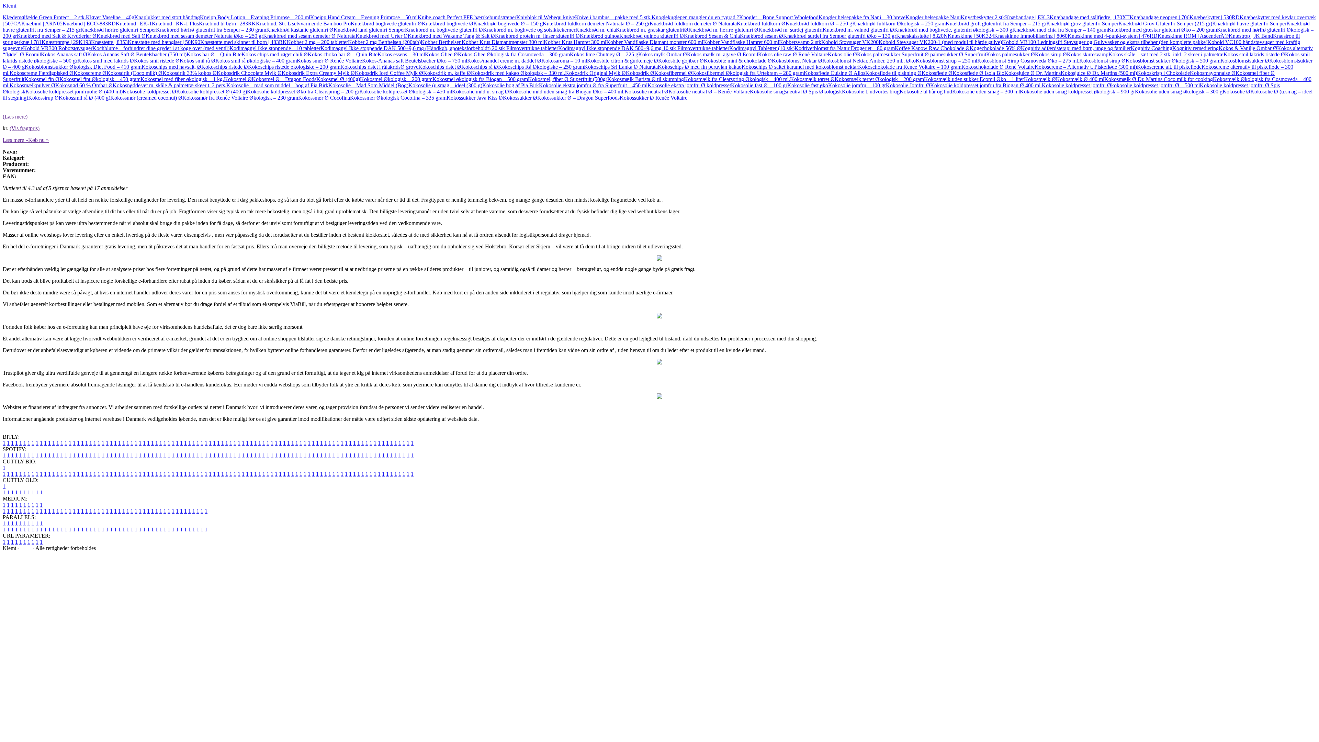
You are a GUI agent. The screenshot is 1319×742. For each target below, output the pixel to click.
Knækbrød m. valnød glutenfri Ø (858, 30)
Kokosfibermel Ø (673, 73)
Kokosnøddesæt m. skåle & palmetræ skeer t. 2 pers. (169, 85)
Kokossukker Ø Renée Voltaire (653, 98)
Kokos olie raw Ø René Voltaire (793, 54)
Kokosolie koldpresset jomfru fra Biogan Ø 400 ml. (986, 85)
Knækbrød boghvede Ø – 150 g (508, 23)
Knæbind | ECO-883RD (89, 23)
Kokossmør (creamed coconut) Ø (146, 98)
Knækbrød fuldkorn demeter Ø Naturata (693, 23)
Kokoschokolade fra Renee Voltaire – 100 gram (909, 67)
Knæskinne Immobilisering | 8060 (1031, 36)
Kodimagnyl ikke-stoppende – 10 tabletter (274, 48)
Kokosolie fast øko (807, 85)
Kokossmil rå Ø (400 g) (84, 98)
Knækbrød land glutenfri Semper (369, 30)
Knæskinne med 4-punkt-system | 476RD (1113, 36)
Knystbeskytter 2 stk (983, 17)
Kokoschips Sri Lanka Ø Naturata (621, 67)
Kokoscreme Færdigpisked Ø (42, 73)
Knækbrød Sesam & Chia (712, 36)
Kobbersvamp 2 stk (800, 42)
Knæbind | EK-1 (134, 23)
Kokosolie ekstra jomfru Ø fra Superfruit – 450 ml (593, 85)
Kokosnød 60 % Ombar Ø (84, 85)
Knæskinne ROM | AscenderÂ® (1193, 36)
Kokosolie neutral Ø (646, 91)
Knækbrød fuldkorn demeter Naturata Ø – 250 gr (596, 23)
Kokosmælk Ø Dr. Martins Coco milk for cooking (1158, 79)
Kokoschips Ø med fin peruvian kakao (700, 67)
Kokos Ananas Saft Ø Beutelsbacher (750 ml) (137, 54)
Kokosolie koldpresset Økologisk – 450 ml (405, 91)
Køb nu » (38, 140)
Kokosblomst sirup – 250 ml (946, 61)
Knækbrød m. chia (595, 30)
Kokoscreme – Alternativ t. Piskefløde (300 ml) (1086, 67)
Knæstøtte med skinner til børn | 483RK (243, 42)
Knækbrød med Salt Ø (121, 36)
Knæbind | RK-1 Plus (175, 23)
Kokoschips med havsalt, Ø (171, 67)
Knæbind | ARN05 (42, 23)
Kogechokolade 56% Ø (995, 48)
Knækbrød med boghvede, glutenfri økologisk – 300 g (953, 30)
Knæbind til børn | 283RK (227, 23)
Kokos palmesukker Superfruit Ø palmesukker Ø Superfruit (921, 54)
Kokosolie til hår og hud (926, 91)
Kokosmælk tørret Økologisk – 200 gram (879, 79)
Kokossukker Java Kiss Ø (475, 98)
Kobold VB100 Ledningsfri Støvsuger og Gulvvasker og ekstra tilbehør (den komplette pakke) (1104, 42)
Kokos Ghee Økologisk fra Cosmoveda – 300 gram (514, 54)
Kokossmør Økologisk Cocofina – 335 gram (398, 98)
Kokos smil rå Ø (197, 61)
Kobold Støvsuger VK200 (850, 42)
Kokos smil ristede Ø (157, 61)
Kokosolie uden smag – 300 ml (986, 91)
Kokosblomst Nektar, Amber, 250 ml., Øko (869, 61)
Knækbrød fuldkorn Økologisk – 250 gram (899, 23)
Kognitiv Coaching (1151, 48)
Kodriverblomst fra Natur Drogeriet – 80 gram (844, 48)
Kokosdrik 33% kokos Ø (189, 73)
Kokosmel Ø (238, 79)
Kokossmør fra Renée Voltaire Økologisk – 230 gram (240, 98)
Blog (26, 548)
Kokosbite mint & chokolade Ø (738, 61)
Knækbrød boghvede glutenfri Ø (386, 23)
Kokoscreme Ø (90, 73)
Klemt (9, 6)
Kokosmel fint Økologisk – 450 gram (99, 79)
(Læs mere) (15, 117)
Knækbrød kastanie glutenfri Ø (300, 30)
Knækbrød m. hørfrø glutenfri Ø (723, 30)
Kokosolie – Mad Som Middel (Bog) (368, 85)
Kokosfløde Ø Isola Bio (978, 73)
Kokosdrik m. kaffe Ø (447, 73)
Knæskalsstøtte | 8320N (922, 36)
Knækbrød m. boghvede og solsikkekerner (529, 30)
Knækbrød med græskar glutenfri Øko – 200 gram (1162, 30)
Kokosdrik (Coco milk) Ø (134, 73)
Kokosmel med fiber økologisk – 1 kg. (182, 79)
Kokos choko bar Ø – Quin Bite (342, 54)
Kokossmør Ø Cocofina (324, 98)
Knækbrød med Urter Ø (382, 36)
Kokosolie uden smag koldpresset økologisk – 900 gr (1077, 91)
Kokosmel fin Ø (41, 79)
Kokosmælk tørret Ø (812, 79)
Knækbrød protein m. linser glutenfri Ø (537, 36)
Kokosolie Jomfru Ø (908, 85)
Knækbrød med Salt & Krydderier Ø (57, 36)
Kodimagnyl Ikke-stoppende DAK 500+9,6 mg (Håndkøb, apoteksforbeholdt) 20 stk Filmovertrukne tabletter (439, 48)
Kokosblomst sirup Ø (1102, 61)
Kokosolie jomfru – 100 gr (857, 85)
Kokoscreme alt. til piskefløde (1169, 67)
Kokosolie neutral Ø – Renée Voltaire (709, 91)
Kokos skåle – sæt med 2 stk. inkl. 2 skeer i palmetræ (1166, 54)
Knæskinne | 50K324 (971, 36)
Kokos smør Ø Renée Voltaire (329, 61)
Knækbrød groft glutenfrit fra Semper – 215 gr (996, 23)
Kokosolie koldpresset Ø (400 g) (211, 91)
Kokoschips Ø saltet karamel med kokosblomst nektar (800, 67)
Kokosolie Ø (1236, 91)
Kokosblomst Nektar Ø (797, 61)
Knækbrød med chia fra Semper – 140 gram (1060, 30)
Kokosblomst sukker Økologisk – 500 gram (1173, 61)
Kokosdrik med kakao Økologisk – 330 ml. (518, 73)
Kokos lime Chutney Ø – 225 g (604, 54)
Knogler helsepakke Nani (933, 17)
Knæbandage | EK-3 (1027, 17)
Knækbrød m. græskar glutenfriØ (652, 30)
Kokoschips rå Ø (479, 67)
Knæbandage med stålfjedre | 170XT (1090, 17)
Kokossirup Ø (43, 98)
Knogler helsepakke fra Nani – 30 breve (862, 17)
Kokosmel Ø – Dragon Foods (284, 79)
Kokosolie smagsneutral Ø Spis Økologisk (796, 91)
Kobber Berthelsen (441, 42)
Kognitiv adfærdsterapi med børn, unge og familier (1076, 48)
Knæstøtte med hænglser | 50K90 (164, 42)
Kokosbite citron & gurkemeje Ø (622, 61)
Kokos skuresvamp (1087, 54)
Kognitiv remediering (1195, 48)
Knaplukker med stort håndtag (167, 17)
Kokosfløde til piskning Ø (893, 73)
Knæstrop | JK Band (1251, 36)
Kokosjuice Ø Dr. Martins (1032, 73)
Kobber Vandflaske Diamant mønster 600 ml (654, 42)
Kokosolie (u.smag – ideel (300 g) (445, 85)
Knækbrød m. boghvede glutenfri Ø (444, 30)
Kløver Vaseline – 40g (110, 17)
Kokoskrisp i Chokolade (1163, 73)
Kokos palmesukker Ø (1010, 54)
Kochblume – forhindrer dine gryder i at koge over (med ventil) (160, 48)
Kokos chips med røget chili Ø (274, 54)
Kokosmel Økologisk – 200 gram (396, 79)
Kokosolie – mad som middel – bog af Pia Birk (277, 85)
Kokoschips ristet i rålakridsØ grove (379, 67)
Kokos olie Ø (842, 54)
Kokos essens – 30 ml (401, 54)
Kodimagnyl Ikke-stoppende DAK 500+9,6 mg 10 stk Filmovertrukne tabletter (643, 48)
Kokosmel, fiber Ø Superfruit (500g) (567, 79)
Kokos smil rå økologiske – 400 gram (256, 61)
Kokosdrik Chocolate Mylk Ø (249, 73)
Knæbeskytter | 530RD (1215, 17)
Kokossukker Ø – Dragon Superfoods (578, 98)
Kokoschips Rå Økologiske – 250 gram (541, 67)
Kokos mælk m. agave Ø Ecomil (722, 54)
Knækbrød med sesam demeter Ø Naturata (309, 36)
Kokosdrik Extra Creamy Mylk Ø (318, 73)
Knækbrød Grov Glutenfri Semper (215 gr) (1165, 23)
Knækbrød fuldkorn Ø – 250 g (819, 23)
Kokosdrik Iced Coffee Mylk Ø (389, 73)
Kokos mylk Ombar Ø (662, 54)
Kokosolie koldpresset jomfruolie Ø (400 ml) (74, 91)
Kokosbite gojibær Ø (681, 61)
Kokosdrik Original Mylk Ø (595, 73)
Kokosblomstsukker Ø (1244, 61)
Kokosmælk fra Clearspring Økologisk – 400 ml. (737, 79)
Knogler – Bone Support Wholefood (779, 17)
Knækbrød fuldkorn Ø (761, 23)
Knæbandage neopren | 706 (1160, 17)
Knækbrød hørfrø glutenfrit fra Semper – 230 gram (211, 30)
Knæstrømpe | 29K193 (66, 42)
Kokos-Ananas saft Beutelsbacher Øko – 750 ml (414, 61)
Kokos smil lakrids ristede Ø (1254, 54)
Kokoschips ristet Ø (439, 67)
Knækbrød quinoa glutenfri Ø (651, 36)
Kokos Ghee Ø (441, 54)
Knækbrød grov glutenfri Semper (1082, 23)
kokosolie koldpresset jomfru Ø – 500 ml (1155, 85)
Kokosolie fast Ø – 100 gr (759, 85)
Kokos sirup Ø (1051, 54)
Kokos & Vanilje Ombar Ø (1248, 48)
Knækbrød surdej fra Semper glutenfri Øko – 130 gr (839, 36)
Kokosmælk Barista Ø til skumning (645, 79)
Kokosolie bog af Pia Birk (510, 85)
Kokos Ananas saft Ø (64, 54)
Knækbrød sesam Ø (761, 36)
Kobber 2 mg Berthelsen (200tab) (384, 42)
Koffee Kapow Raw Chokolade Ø (932, 48)
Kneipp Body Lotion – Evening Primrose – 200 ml (255, 17)
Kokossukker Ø (520, 98)
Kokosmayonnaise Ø (1213, 73)
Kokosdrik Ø (640, 73)
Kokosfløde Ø (937, 73)
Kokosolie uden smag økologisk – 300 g (1178, 91)
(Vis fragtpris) (25, 128)
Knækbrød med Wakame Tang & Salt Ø (451, 36)
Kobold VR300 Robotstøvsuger (57, 48)
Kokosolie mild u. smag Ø (480, 91)
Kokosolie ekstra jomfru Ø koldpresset (689, 85)
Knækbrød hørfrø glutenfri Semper (118, 30)
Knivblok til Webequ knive (545, 17)
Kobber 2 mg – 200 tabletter (317, 42)
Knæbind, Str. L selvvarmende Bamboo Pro (303, 23)
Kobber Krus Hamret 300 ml (575, 42)
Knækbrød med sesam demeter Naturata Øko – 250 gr (204, 36)
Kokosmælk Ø (1040, 79)
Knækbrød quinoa (599, 36)
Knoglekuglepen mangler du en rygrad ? (695, 17)
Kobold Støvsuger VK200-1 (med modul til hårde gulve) (940, 42)
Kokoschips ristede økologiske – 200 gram (294, 67)
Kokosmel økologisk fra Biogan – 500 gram (480, 79)
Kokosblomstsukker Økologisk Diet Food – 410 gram (83, 67)
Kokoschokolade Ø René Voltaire (998, 67)
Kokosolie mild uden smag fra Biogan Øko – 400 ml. (566, 91)
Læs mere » (15, 140)
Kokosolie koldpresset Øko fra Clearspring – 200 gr (303, 91)
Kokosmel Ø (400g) (338, 79)
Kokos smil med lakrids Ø (105, 61)
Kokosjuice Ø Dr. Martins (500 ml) (1099, 73)
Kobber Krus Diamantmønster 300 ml (503, 42)
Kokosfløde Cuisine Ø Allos (834, 73)
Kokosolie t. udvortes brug (871, 91)
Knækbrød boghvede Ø (447, 23)
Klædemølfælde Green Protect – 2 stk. (44, 17)
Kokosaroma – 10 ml (564, 61)
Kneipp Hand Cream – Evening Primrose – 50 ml (364, 17)
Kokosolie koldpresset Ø (149, 91)
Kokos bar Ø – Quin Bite (214, 54)
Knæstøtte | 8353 (109, 42)
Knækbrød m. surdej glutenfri (790, 30)
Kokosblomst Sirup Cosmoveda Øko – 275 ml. (1028, 61)
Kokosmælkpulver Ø (32, 85)
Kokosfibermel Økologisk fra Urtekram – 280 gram (748, 73)
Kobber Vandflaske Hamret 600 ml (741, 42)
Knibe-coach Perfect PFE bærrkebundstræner (467, 17)
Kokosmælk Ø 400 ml (1080, 79)
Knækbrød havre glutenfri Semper (1249, 23)
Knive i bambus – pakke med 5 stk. (613, 17)
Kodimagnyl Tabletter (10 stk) (761, 48)
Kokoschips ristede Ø (224, 67)
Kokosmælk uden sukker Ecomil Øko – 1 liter (974, 79)
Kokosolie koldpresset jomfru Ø (1076, 85)
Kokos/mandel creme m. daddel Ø (504, 61)
